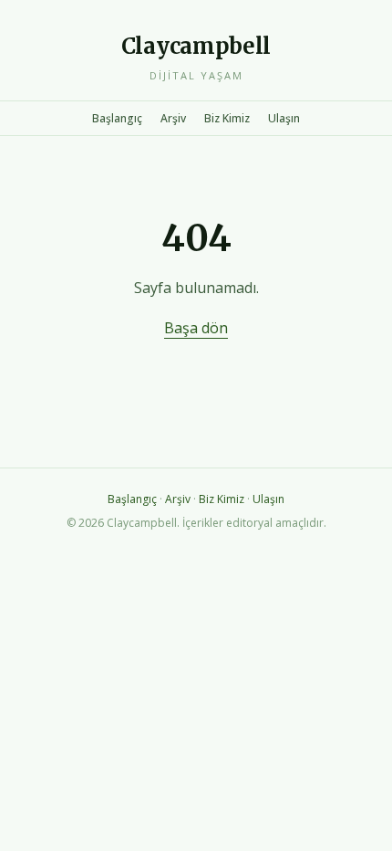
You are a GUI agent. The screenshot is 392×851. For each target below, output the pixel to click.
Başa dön (196, 328)
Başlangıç (117, 118)
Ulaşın (284, 118)
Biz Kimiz (227, 118)
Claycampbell (196, 46)
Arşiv (173, 118)
